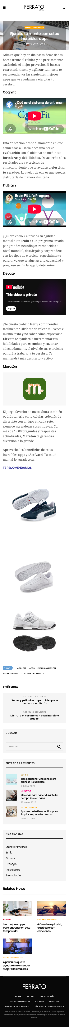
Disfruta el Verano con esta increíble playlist (34, 717)
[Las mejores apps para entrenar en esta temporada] (17, 908)
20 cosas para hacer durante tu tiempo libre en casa (39, 796)
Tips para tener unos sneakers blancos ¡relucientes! (38, 780)
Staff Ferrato (10, 687)
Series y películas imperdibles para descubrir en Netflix (34, 701)
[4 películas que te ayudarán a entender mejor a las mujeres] (17, 946)
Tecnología (13, 875)
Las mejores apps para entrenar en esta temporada (16, 927)
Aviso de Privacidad (17, 1006)
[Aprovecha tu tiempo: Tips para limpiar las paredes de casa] (11, 811)
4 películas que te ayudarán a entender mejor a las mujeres (16, 965)
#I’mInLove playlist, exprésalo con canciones (49, 927)
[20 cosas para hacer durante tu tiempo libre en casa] (11, 795)
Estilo (24, 775)
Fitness (10, 858)
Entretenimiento (34, 27)
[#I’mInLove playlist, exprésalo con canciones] (51, 908)
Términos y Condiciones (49, 1006)
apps (32, 668)
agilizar (21, 668)
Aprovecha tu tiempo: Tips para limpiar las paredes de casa (39, 813)
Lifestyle (26, 791)
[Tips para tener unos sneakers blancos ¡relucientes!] (11, 779)
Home (18, 996)
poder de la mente (34, 673)
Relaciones (13, 870)
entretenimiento (12, 673)
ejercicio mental (47, 668)
